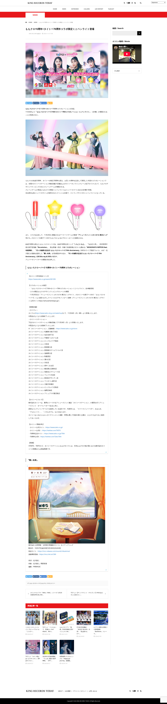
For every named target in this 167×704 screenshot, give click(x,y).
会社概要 (68, 691)
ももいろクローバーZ (34, 583)
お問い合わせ (93, 691)
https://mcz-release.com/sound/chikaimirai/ (54, 551)
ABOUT (60, 691)
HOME (55, 9)
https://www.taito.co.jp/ (54, 427)
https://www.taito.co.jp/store (66, 328)
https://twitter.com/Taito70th (50, 437)
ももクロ (43, 583)
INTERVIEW (75, 9)
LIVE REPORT (99, 9)
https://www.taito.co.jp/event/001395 (42, 279)
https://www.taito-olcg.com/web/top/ (49, 313)
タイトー (52, 583)
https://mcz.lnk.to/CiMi (47, 554)
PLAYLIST (111, 9)
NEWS (64, 9)
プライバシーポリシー (79, 691)
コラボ (48, 583)
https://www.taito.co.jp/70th (54, 433)
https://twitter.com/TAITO (51, 430)
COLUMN (87, 9)
